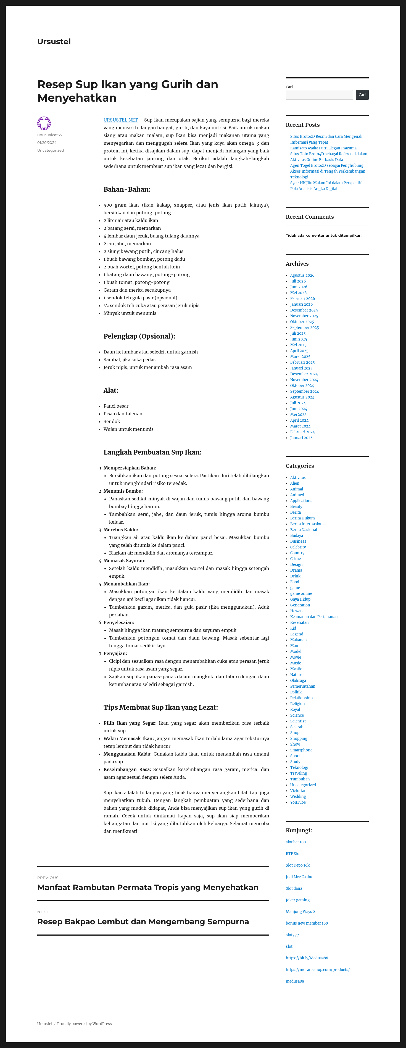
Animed (297, 495)
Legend (296, 634)
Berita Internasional (308, 524)
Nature (296, 674)
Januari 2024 (301, 437)
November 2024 (304, 380)
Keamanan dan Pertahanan (314, 616)
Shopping (298, 738)
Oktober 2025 (302, 322)
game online (301, 593)
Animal (296, 489)
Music (295, 663)
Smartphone (301, 750)
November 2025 (304, 316)
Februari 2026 (302, 298)
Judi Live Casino (299, 877)
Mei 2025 (298, 345)
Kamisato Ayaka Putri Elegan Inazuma (323, 148)
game (295, 587)
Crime (295, 558)
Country (297, 553)
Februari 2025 (302, 362)
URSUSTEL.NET (121, 120)
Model (295, 651)
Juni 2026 (298, 287)
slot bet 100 (296, 842)
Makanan (298, 640)
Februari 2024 (302, 432)
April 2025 (299, 351)
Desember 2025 (304, 310)
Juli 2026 (298, 281)
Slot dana (294, 888)
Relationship (301, 698)
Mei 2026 (298, 293)
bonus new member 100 (307, 923)
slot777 (292, 935)
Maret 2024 (300, 426)
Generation (300, 605)
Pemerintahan (302, 686)
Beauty (296, 506)
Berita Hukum (302, 518)
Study (295, 761)
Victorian (298, 790)
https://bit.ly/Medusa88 (307, 958)
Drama (296, 570)
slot (289, 946)
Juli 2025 (298, 333)
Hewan (296, 611)
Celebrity (298, 547)
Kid (293, 628)
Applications (301, 500)
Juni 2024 (298, 408)
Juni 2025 (298, 339)
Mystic (296, 669)
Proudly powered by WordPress (84, 1023)
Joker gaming (298, 900)
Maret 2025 (300, 356)
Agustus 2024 (302, 397)
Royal (295, 709)
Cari (289, 87)
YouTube (298, 802)
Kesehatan (299, 622)
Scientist (298, 721)
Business (298, 541)
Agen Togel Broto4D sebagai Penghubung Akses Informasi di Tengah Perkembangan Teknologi (327, 171)
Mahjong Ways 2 (300, 911)
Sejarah (297, 727)
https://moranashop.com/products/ (318, 969)
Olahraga (298, 680)
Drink (295, 576)
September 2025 (304, 327)
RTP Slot (293, 853)
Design (296, 564)
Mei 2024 (298, 414)
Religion (297, 703)
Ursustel (54, 41)
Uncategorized (50, 150)
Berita (295, 512)
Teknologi (299, 767)
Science (297, 715)
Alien (294, 483)
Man (294, 645)
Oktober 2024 (302, 385)
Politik (296, 692)
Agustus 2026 (302, 275)
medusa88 (295, 981)
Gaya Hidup (300, 599)
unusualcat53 (49, 135)
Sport (295, 756)
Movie (295, 657)
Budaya (296, 535)
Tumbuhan (300, 779)
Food (294, 582)
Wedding (298, 796)
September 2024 (304, 391)
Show (295, 744)
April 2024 (299, 420)
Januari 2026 (301, 304)
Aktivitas (298, 477)
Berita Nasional (303, 529)
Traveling (298, 773)
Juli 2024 (298, 403)
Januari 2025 (301, 368)
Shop (294, 732)
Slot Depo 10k (298, 865)
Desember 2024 (304, 374)
